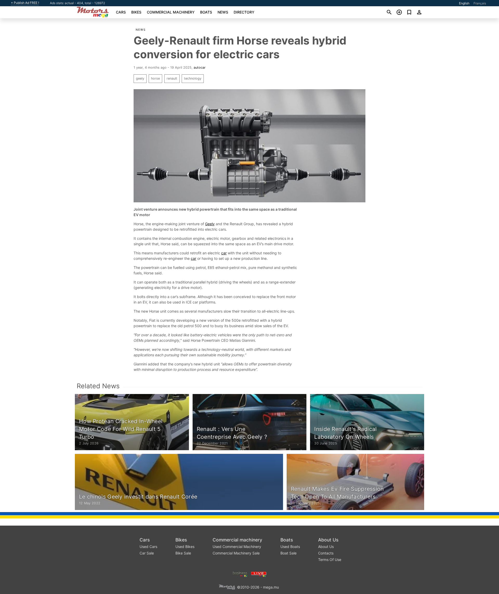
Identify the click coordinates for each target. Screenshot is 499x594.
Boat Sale (288, 553)
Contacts (325, 553)
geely (140, 78)
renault (172, 78)
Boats (206, 12)
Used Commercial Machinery (237, 546)
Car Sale (147, 553)
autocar (200, 67)
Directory (244, 12)
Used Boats (290, 546)
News (223, 12)
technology (192, 78)
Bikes (136, 12)
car (224, 253)
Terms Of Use (329, 559)
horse (155, 78)
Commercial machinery (171, 12)
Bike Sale (183, 553)
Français (480, 3)
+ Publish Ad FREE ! (25, 3)
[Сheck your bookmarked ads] (409, 12)
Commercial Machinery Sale (236, 553)
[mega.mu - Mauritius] (227, 586)
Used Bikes (184, 546)
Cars (121, 12)
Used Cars (148, 546)
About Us (328, 540)
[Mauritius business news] (240, 573)
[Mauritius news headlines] (258, 573)
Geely (210, 224)
